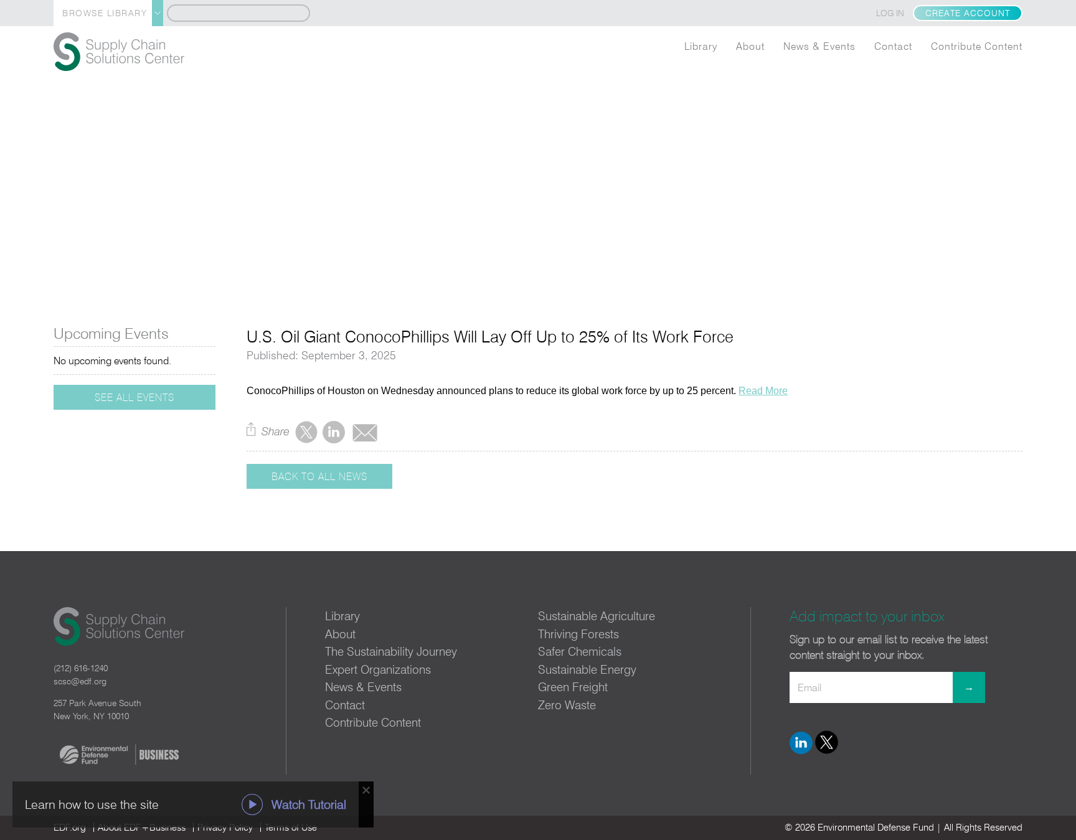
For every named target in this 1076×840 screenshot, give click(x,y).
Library (700, 46)
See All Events (134, 397)
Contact (893, 46)
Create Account (967, 13)
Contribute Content (976, 46)
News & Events (819, 46)
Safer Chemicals (579, 651)
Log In (890, 13)
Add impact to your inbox (867, 616)
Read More (763, 390)
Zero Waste (567, 705)
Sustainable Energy (587, 669)
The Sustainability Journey (391, 651)
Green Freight (573, 687)
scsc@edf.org (80, 681)
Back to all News (319, 476)
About (750, 46)
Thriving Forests (578, 634)
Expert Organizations (378, 669)
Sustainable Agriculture (596, 616)
